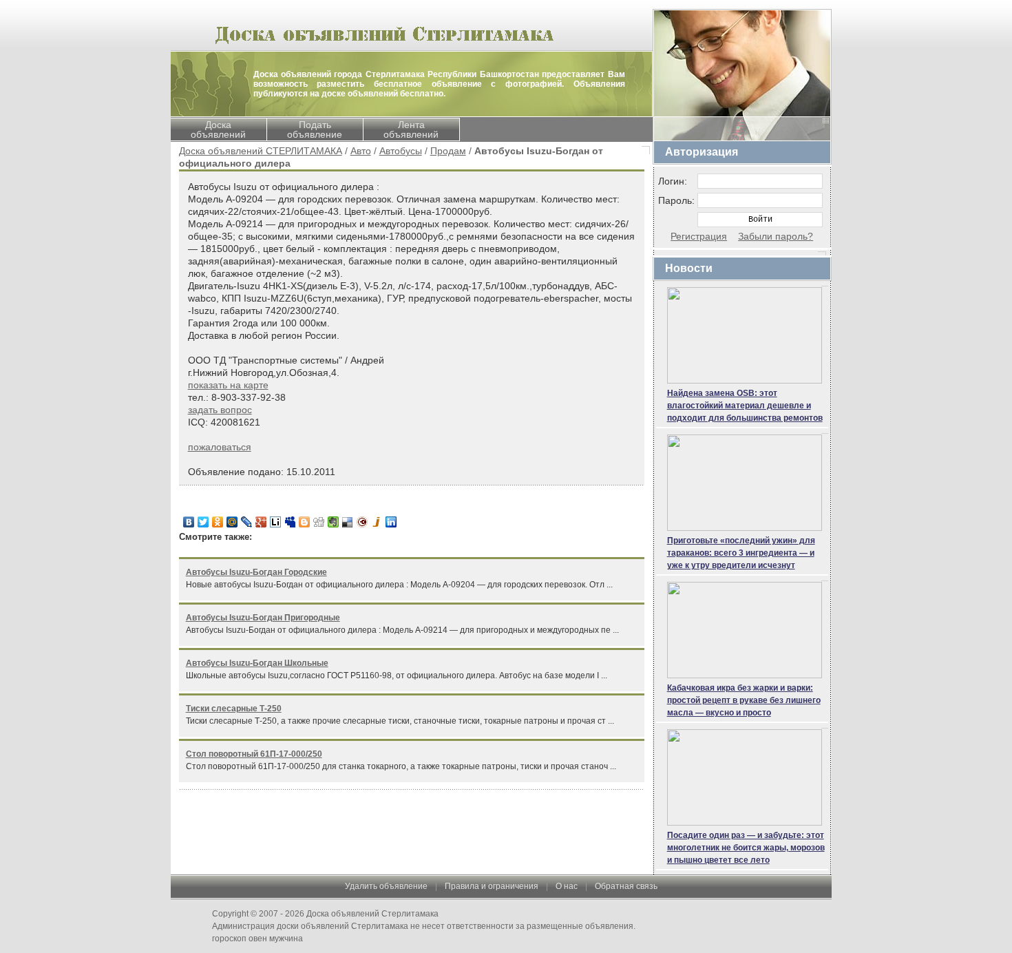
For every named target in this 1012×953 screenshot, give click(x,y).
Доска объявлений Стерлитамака (372, 914)
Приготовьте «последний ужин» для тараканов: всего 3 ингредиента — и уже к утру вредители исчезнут (741, 553)
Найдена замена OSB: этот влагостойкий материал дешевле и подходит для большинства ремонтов (745, 405)
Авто (360, 150)
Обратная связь (626, 886)
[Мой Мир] (232, 522)
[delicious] (348, 522)
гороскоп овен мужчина (257, 938)
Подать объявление (314, 129)
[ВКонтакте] (189, 522)
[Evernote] (333, 522)
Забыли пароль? (775, 236)
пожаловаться (219, 446)
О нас (567, 886)
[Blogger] (304, 522)
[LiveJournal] (247, 522)
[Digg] (319, 522)
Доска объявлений (218, 129)
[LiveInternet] (275, 522)
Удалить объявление (386, 886)
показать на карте (228, 384)
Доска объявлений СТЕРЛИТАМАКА (260, 150)
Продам (448, 150)
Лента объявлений (411, 129)
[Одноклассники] (218, 522)
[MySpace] (290, 522)
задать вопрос (220, 409)
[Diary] (362, 522)
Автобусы (400, 150)
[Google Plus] (261, 522)
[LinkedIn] (391, 522)
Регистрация (699, 236)
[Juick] (377, 522)
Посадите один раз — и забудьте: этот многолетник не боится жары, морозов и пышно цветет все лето (746, 847)
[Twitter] (203, 522)
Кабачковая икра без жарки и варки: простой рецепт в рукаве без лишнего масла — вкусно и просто (744, 700)
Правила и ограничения (491, 886)
